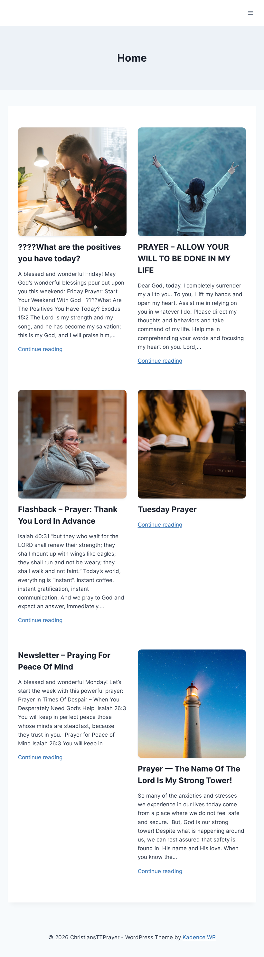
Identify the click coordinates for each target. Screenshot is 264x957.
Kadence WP (199, 937)
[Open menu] (250, 13)
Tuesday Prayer (167, 509)
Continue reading (40, 349)
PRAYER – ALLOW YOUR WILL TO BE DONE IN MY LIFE (184, 258)
